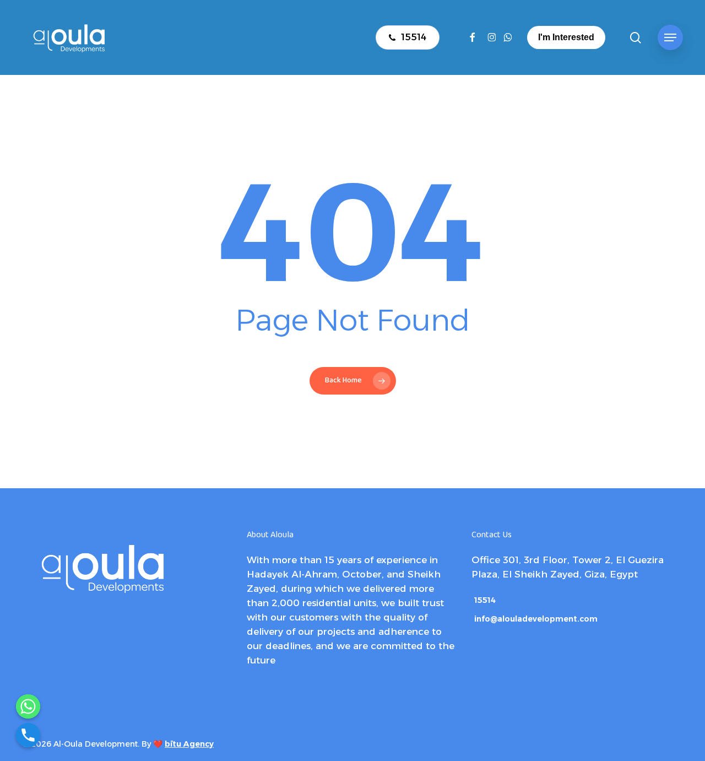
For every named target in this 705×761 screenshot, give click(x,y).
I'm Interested (566, 37)
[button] (670, 38)
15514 (485, 600)
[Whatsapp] (28, 706)
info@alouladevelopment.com (536, 619)
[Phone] (28, 735)
